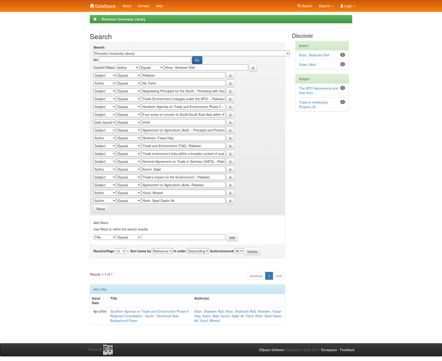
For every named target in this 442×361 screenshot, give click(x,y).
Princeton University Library (123, 19)
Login (348, 5)
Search (306, 5)
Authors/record (222, 251)
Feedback (347, 349)
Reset (100, 209)
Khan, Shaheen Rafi (209, 311)
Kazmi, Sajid (229, 316)
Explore (325, 5)
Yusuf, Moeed (210, 320)
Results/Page (103, 251)
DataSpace (105, 5)
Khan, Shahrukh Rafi (240, 311)
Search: (99, 47)
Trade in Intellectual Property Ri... (313, 104)
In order (180, 251)
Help (159, 5)
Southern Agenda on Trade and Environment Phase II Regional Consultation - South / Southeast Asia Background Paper (149, 316)
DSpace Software (271, 349)
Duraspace (329, 349)
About (126, 5)
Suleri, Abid (210, 316)
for (95, 59)
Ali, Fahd (246, 316)
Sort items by (140, 251)
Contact (143, 5)
